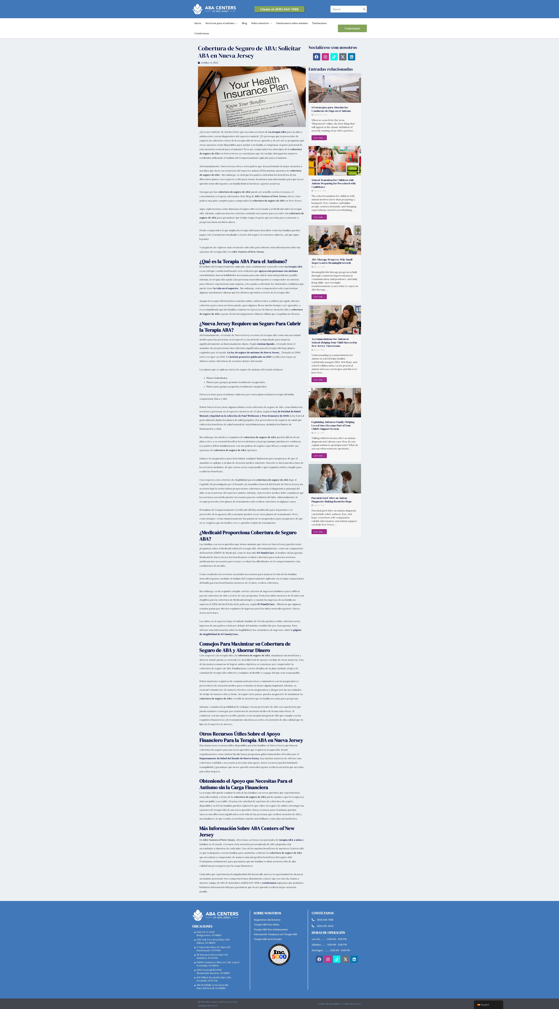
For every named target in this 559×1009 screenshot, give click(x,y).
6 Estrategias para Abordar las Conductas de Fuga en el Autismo (331, 109)
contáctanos (269, 882)
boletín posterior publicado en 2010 (250, 356)
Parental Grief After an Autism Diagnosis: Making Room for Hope (332, 499)
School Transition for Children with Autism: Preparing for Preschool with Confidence (333, 183)
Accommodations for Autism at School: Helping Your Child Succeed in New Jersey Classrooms (334, 342)
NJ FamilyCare (265, 552)
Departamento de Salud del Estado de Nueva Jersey (229, 758)
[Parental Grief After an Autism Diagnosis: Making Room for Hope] (335, 478)
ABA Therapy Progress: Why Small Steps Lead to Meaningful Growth (332, 261)
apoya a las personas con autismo (278, 270)
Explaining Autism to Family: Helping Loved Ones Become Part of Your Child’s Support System (333, 425)
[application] (236, 23)
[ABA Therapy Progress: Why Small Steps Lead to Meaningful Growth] (335, 239)
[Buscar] (364, 9)
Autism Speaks (266, 343)
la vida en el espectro (225, 288)
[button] (279, 9)
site (247, 247)
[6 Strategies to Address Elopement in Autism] (335, 87)
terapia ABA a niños (290, 839)
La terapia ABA (277, 131)
